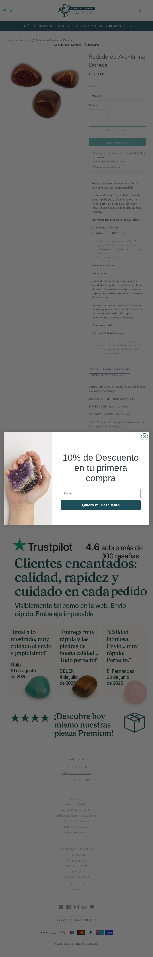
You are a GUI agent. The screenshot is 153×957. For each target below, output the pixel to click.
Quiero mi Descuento (101, 505)
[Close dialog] (144, 436)
